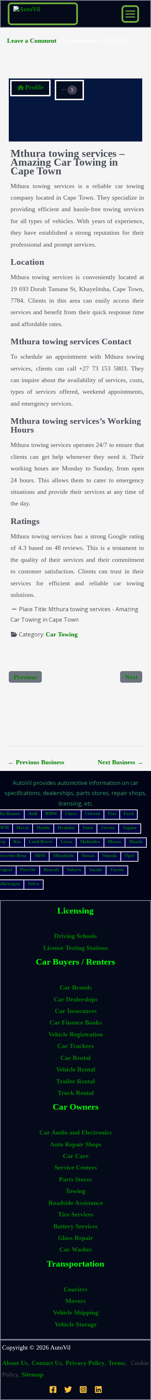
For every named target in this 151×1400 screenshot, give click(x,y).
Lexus (66, 841)
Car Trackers (75, 1045)
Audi (33, 813)
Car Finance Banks (76, 1022)
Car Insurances (76, 1010)
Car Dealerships (76, 999)
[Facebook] (53, 1389)
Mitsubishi (63, 855)
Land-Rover (40, 841)
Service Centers (75, 1167)
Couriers (75, 1289)
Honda (43, 827)
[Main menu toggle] (130, 14)
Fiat (112, 813)
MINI (39, 855)
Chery (71, 813)
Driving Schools (75, 935)
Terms (116, 1362)
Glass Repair (75, 1237)
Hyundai (66, 827)
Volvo (33, 883)
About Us (15, 1362)
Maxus (114, 841)
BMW (51, 813)
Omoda (109, 855)
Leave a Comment (32, 40)
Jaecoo (108, 827)
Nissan (87, 855)
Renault (51, 869)
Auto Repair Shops (75, 1144)
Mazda (136, 841)
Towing (75, 1190)
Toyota (117, 869)
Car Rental (75, 1057)
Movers (75, 1300)
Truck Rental (76, 1092)
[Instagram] (83, 1389)
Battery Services (75, 1226)
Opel (129, 855)
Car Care (75, 1155)
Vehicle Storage (76, 1324)
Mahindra (90, 841)
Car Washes (75, 1249)
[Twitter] (68, 1389)
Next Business (120, 762)
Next (131, 677)
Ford (128, 813)
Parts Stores (75, 1179)
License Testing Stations (75, 947)
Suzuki (95, 869)
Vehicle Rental (75, 1069)
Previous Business (36, 762)
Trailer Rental (75, 1081)
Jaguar (130, 827)
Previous (25, 677)
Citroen (92, 813)
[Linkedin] (98, 1389)
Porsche (28, 869)
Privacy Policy (85, 1362)
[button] (69, 90)
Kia (17, 841)
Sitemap (32, 1374)
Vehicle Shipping (75, 1312)
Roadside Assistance (75, 1202)
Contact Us (47, 1362)
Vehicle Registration (75, 1034)
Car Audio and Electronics (75, 1132)
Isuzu (88, 827)
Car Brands (76, 987)
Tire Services (75, 1214)
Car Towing (62, 634)
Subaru (74, 869)
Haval (23, 827)
